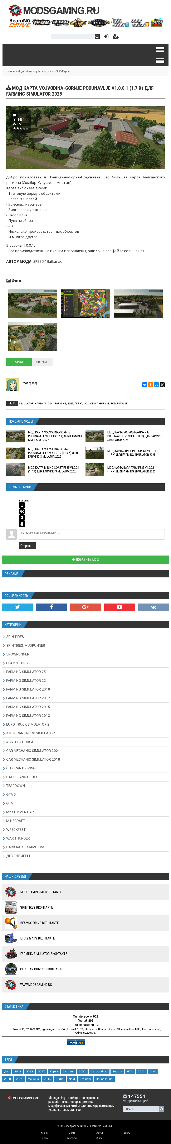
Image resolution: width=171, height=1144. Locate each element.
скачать (68, 1071)
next (72, 1079)
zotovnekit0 (17, 1029)
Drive (153, 1071)
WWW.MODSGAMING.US (36, 985)
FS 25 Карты (62, 71)
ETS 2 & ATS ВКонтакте (37, 938)
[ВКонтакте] (144, 384)
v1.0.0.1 (49, 403)
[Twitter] (17, 607)
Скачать (19, 362)
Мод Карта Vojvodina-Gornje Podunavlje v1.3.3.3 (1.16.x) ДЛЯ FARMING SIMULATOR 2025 (134, 436)
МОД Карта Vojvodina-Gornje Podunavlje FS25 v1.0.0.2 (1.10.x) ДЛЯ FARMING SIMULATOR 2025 (53, 452)
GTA (130, 1071)
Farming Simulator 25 (40, 71)
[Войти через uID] (22, 505)
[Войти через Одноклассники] (22, 524)
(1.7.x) (78, 403)
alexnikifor (91, 1029)
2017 (41, 1071)
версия (117, 1071)
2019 (17, 1071)
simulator (26, 403)
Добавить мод (87, 560)
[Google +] (85, 607)
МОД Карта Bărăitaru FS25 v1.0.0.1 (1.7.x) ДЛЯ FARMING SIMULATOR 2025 (131, 469)
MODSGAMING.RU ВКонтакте (41, 892)
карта (39, 403)
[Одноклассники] (150, 384)
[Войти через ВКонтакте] (22, 511)
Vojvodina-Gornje (96, 403)
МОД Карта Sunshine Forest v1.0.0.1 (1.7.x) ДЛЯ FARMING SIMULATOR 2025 (131, 453)
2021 (19, 1079)
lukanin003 (113, 1029)
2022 (29, 1071)
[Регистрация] (116, 37)
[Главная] (85, 26)
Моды (21, 71)
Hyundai (85, 1079)
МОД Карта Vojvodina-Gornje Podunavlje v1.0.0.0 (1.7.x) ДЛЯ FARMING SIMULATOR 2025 (55, 436)
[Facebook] (51, 607)
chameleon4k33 (130, 1029)
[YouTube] (119, 607)
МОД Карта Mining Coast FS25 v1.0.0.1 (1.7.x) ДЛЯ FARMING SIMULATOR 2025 (53, 469)
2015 (141, 1071)
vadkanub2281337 (85, 1032)
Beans (102, 1029)
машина (33, 1079)
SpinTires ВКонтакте (36, 907)
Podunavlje (119, 403)
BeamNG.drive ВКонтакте (39, 923)
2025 (70, 403)
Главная (10, 71)
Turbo (60, 1079)
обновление (104, 1079)
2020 (7, 1079)
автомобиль (99, 1071)
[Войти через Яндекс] (22, 518)
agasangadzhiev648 (54, 1029)
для (6, 1071)
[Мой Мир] (156, 384)
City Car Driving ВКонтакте (41, 969)
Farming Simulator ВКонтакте (43, 954)
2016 (47, 1079)
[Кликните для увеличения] (32, 303)
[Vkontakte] (153, 607)
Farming (60, 403)
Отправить (27, 546)
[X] (162, 384)
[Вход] (105, 37)
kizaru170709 (75, 1029)
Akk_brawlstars (151, 1029)
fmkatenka (33, 1029)
